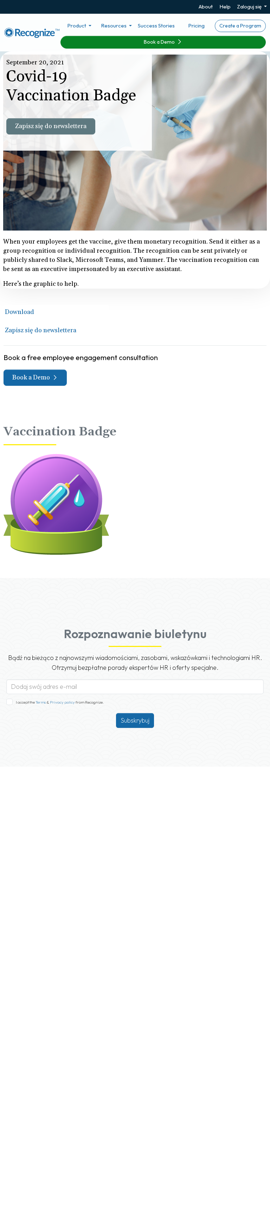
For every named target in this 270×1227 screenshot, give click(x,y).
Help (225, 6)
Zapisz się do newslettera (50, 126)
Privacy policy (62, 702)
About (206, 6)
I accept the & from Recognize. (60, 702)
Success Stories (156, 25)
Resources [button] (114, 25)
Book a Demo (160, 42)
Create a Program (240, 26)
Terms (41, 702)
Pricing (196, 25)
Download (19, 312)
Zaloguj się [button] (250, 6)
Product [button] (77, 25)
